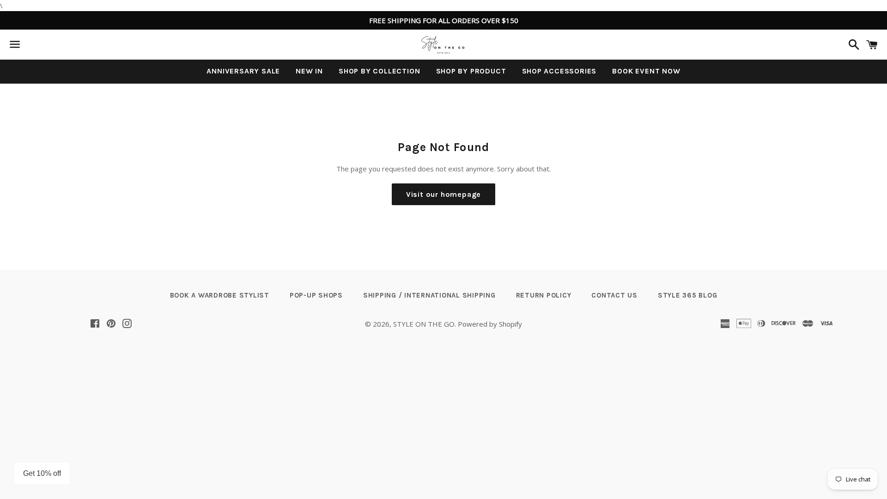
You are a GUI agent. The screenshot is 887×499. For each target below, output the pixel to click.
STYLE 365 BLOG (687, 295)
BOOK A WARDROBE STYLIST (219, 295)
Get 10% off (42, 473)
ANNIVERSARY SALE (243, 71)
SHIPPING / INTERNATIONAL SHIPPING (429, 295)
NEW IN (309, 71)
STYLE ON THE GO (424, 324)
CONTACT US (614, 295)
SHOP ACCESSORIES (559, 71)
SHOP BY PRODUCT (471, 71)
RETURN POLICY (543, 295)
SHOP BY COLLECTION (379, 71)
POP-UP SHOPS (316, 295)
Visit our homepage (443, 194)
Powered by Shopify (490, 324)
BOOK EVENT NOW (646, 71)
